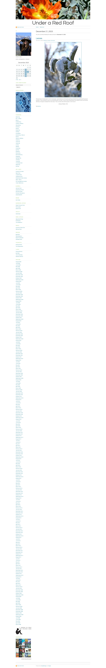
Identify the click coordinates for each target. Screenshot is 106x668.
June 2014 (18, 501)
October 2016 (19, 455)
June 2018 (18, 422)
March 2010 (18, 585)
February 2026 (19, 271)
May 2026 (18, 266)
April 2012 (18, 544)
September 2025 (19, 279)
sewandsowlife (19, 194)
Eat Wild (17, 253)
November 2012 (19, 532)
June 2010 (18, 580)
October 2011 (19, 553)
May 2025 (18, 286)
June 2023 (18, 324)
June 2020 (18, 383)
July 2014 (18, 499)
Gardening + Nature (20, 135)
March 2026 (18, 269)
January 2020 (19, 391)
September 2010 (19, 575)
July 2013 (18, 519)
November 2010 (19, 571)
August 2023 (18, 320)
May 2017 (18, 443)
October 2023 (19, 317)
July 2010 (18, 578)
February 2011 (19, 567)
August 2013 (18, 517)
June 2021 (18, 363)
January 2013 (19, 529)
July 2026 (18, 263)
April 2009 (18, 603)
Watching (18, 164)
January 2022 (19, 352)
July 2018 (18, 421)
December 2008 (19, 609)
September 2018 (19, 417)
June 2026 (18, 265)
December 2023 (19, 314)
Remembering (19, 154)
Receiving (18, 153)
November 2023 (19, 315)
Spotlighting (18, 158)
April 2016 (18, 465)
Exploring (18, 130)
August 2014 (18, 498)
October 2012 (19, 534)
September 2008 (19, 614)
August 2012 (18, 537)
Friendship (18, 133)
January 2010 (19, 588)
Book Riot (18, 234)
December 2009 (19, 590)
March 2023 (18, 329)
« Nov (17, 79)
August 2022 (18, 340)
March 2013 (18, 526)
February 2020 (19, 389)
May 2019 (18, 404)
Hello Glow (18, 213)
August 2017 (18, 439)
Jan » (20, 79)
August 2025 (18, 281)
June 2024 (18, 304)
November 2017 (19, 434)
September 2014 (19, 496)
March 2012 (18, 545)
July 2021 (18, 361)
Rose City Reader (19, 237)
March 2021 (18, 368)
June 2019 (18, 402)
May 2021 (18, 365)
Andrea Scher (19, 244)
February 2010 (19, 586)
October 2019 (19, 396)
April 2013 (18, 524)
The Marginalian (19, 246)
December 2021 (19, 353)
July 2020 (18, 381)
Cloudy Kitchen (19, 251)
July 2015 (18, 480)
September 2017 (19, 437)
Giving (17, 136)
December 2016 (19, 452)
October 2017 (19, 435)
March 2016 (18, 466)
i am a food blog (19, 254)
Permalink (53, 40)
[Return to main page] (54, 19)
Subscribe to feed (20, 27)
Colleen (49, 40)
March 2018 (18, 427)
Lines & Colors (19, 174)
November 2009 (19, 591)
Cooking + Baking (19, 123)
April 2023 (18, 327)
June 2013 (18, 521)
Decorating (18, 125)
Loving (17, 144)
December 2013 (19, 511)
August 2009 (18, 596)
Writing (17, 166)
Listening (18, 143)
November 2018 (19, 414)
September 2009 (19, 594)
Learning (18, 141)
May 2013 (18, 522)
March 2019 (18, 407)
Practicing (18, 148)
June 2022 (18, 343)
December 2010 (19, 570)
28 (25, 75)
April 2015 (18, 484)
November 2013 (19, 512)
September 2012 (19, 535)
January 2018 (19, 430)
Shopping (18, 156)
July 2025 (18, 283)
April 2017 (18, 445)
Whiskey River (19, 239)
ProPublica (18, 220)
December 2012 (19, 530)
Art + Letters (18, 118)
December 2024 (19, 294)
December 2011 (19, 550)
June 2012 (18, 540)
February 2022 (19, 350)
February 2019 (19, 409)
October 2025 (19, 278)
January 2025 (19, 292)
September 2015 (19, 476)
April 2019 (18, 406)
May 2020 (18, 384)
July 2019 (18, 401)
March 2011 (18, 565)
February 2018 (19, 429)
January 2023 (19, 332)
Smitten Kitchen (19, 256)
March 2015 (18, 486)
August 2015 (18, 478)
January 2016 (19, 470)
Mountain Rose (19, 191)
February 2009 (19, 606)
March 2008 (18, 624)
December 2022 (19, 334)
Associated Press (19, 219)
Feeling (17, 131)
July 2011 (18, 558)
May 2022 (18, 345)
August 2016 (18, 458)
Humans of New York (20, 227)
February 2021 (19, 370)
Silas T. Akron (18, 179)
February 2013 (19, 527)
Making (17, 146)
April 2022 (18, 347)
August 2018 (18, 419)
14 (25, 71)
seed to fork (18, 208)
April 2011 (18, 563)
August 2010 (18, 576)
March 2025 (18, 289)
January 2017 (19, 450)
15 (27, 71)
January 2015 (19, 489)
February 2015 (19, 488)
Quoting (45, 40)
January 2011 (19, 568)
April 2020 (18, 386)
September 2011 (19, 555)
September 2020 (19, 378)
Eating (17, 128)
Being (17, 120)
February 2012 (19, 547)
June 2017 (18, 442)
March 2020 (18, 388)
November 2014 (19, 493)
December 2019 (19, 393)
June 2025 (18, 284)
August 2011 (18, 557)
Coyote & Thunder (20, 171)
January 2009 (19, 608)
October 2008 (19, 613)
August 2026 (18, 261)
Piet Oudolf (18, 206)
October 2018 (19, 416)
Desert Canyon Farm (20, 205)
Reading (18, 151)
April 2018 (18, 425)
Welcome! (42, 27)
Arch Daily (18, 200)
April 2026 (18, 268)
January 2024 (19, 312)
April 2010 (18, 583)
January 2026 (19, 273)
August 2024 (18, 301)
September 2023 (19, 319)
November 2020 (19, 375)
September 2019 (19, 398)
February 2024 (19, 311)
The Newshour (19, 222)
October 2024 (19, 297)
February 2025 (19, 291)
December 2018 (19, 412)
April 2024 (18, 307)
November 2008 (19, 611)
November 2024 (19, 296)
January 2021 (19, 371)
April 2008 (18, 622)
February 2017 (19, 448)
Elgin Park (18, 173)
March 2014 (18, 506)
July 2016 (18, 460)
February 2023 (19, 330)
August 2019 (18, 399)
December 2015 (19, 471)
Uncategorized (19, 162)
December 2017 (19, 432)
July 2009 (18, 598)
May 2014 (18, 503)
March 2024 (18, 309)
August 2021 (18, 360)
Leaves (39, 38)
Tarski (49, 665)
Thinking (18, 159)
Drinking (17, 126)
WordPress (43, 665)
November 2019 (19, 394)
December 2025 (19, 274)
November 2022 (19, 335)
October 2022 (19, 337)
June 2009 (18, 599)
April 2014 (18, 504)
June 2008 (18, 619)
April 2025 (18, 288)
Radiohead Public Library (21, 178)
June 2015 (18, 481)
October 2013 (19, 514)
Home (37, 27)
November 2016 (19, 453)
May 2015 (18, 483)
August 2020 (18, 379)
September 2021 (19, 358)
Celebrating (18, 121)
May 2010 (18, 581)
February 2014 (19, 507)
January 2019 (19, 411)
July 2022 (18, 342)
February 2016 (19, 468)
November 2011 (19, 552)
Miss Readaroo (19, 236)
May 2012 (18, 542)
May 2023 (18, 325)
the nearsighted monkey (21, 181)
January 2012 (19, 548)
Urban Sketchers (19, 182)
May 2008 (18, 621)
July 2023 (18, 322)
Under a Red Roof (53, 23)
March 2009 (18, 604)
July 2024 (18, 302)
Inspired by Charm (20, 189)
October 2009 (19, 593)
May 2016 (18, 463)
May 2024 (18, 306)
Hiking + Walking (19, 138)
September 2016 (19, 457)
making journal (19, 176)
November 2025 (19, 276)
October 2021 (19, 356)
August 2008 (18, 616)
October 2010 (19, 573)
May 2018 (18, 424)
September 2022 (19, 338)
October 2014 (19, 494)
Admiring (18, 117)
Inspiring (18, 139)
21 (25, 73)
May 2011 (18, 562)
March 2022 (18, 348)
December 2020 (19, 373)
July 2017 (18, 440)
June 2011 (18, 560)
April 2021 (18, 366)
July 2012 (18, 539)
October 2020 (19, 376)
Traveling (18, 161)
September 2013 (19, 516)
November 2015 (19, 473)
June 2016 (18, 462)
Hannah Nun (19, 188)
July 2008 (18, 617)
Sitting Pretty (19, 229)
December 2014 (19, 491)
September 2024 (19, 299)
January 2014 (19, 509)
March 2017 (18, 447)
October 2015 (19, 475)
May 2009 (18, 601)
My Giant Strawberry (20, 193)
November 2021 (19, 355)
